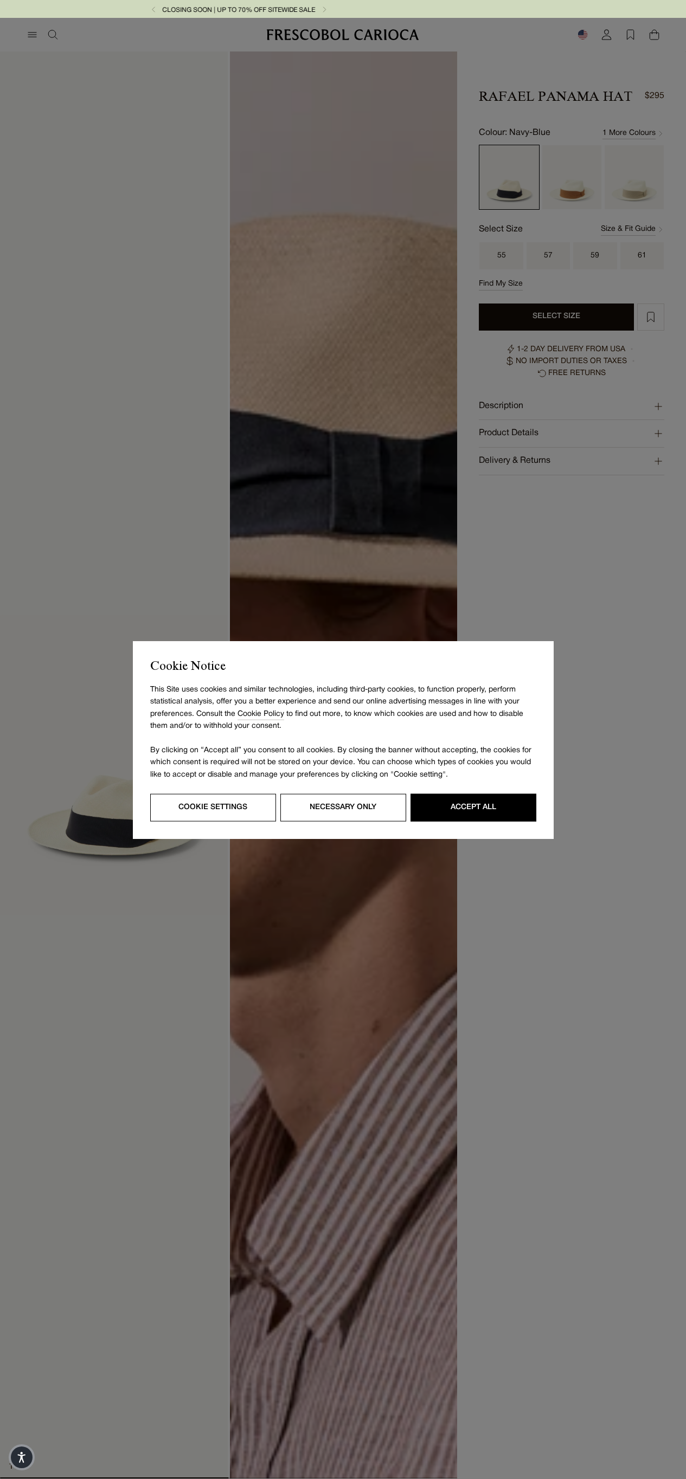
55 (501, 255)
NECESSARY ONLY (343, 806)
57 (548, 255)
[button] (393, 9)
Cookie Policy (261, 713)
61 (642, 255)
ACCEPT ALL (473, 806)
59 (595, 255)
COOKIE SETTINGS (212, 806)
